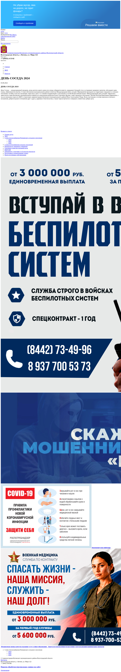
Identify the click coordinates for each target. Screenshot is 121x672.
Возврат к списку (6, 131)
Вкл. (11, 35)
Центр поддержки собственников (15, 155)
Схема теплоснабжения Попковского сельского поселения (23, 138)
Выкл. (15, 35)
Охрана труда (9, 134)
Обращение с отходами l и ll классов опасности (20, 151)
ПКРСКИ (8, 150)
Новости (7, 73)
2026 (9, 143)
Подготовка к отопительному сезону (16, 153)
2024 (9, 139)
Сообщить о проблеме (24, 23)
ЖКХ (6, 70)
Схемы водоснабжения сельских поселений (19, 145)
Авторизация (5, 670)
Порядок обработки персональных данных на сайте (21, 667)
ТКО (6, 136)
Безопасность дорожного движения (16, 146)
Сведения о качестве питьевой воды (16, 148)
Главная (7, 67)
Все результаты (5, 43)
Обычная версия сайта (8, 36)
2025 (9, 141)
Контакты (4, 660)
